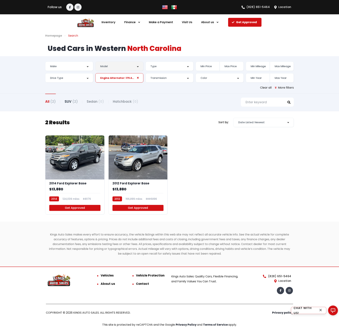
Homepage (53, 36)
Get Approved (75, 208)
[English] (165, 7)
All (50, 101)
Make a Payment (161, 22)
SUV (71, 101)
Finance (130, 22)
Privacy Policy (186, 325)
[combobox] (69, 66)
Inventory (108, 22)
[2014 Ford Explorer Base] (74, 174)
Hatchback (125, 101)
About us (207, 22)
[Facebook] (69, 7)
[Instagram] (78, 7)
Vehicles (107, 275)
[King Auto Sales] (85, 22)
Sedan (95, 101)
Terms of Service (215, 325)
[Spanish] (174, 7)
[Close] (321, 310)
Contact (142, 284)
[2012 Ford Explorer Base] (138, 174)
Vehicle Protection (150, 275)
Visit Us (187, 22)
